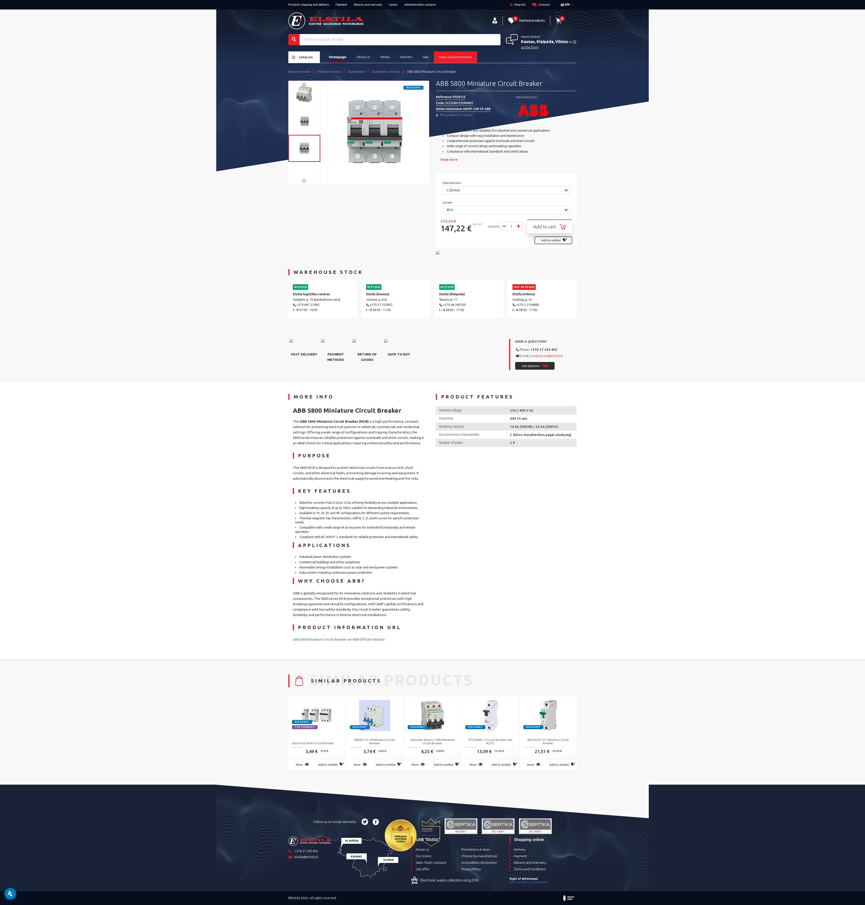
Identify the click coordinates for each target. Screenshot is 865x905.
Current (448, 202)
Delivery (520, 849)
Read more (449, 159)
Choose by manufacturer (479, 856)
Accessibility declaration (479, 862)
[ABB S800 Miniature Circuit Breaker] (304, 94)
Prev (304, 84)
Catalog (306, 57)
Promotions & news (475, 849)
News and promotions (455, 57)
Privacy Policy (471, 869)
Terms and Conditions (530, 869)
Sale (426, 57)
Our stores (423, 856)
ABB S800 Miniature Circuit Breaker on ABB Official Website (339, 639)
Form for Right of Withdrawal (528, 882)
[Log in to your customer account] (495, 20)
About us (363, 57)
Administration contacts (420, 4)
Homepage (337, 57)
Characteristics (452, 182)
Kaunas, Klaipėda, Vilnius (544, 41)
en (567, 4)
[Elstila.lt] (325, 20)
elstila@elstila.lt (306, 857)
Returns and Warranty (530, 862)
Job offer (422, 869)
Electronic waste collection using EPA (449, 880)
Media (384, 57)
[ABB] (546, 110)
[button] (506, 190)
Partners (406, 57)
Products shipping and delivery (308, 4)
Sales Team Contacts (431, 862)
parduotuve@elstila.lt (546, 356)
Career (393, 4)
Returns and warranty (368, 4)
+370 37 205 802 (544, 349)
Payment (341, 4)
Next (304, 180)
